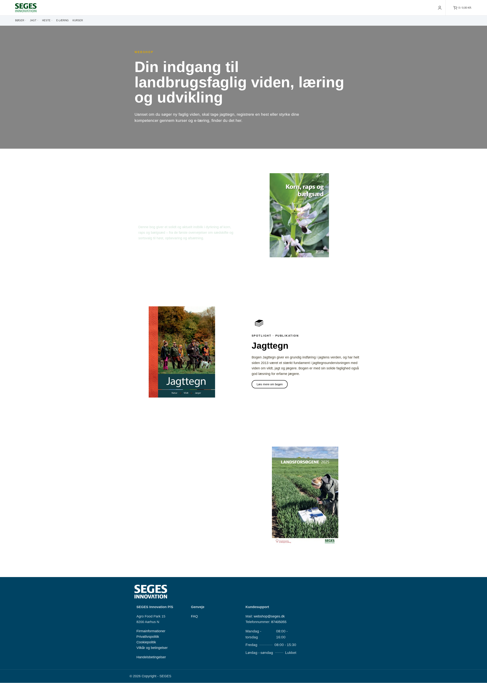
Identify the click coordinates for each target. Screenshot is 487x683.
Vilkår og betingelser (152, 648)
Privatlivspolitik (147, 637)
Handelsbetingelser (151, 657)
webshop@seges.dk (269, 616)
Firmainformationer (150, 631)
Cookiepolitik (146, 642)
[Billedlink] (151, 591)
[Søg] (449, 7)
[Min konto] (440, 7)
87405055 (278, 622)
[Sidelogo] (26, 7)
